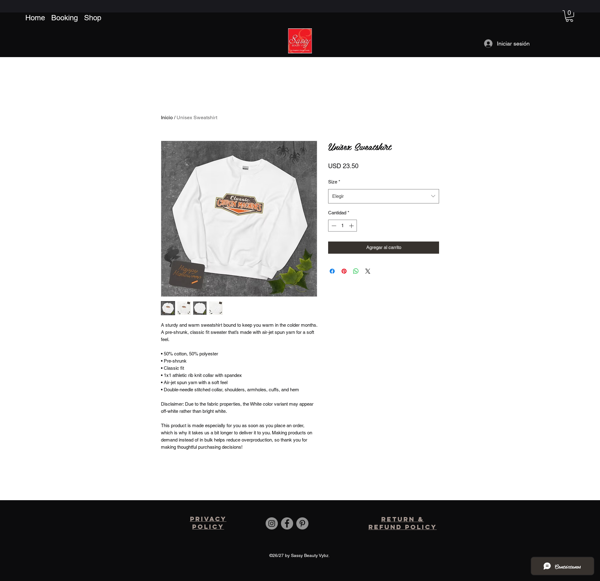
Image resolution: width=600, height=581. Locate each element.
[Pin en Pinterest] (344, 271)
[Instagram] (272, 523)
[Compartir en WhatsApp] (356, 271)
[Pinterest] (302, 523)
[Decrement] (333, 226)
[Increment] (352, 226)
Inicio (167, 117)
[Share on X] (368, 271)
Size (334, 181)
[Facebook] (287, 523)
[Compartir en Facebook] (332, 271)
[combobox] (383, 196)
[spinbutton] (343, 226)
